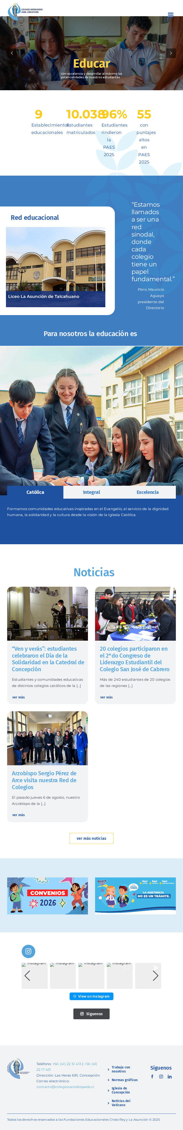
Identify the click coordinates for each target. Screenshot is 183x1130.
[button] (9, 267)
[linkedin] (170, 1076)
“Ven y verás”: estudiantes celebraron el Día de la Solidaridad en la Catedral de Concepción (48, 659)
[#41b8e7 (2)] (135, 879)
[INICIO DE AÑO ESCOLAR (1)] (47, 879)
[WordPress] (135, 588)
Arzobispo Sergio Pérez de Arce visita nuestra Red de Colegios (44, 780)
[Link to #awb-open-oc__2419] (170, 15)
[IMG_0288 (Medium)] (47, 588)
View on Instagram (94, 996)
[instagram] (161, 1076)
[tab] (35, 492)
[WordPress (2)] (47, 713)
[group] (35, 976)
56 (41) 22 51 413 (68, 1064)
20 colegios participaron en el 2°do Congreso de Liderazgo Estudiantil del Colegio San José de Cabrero (134, 659)
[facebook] (152, 1076)
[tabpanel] (91, 514)
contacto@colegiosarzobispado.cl (65, 1087)
